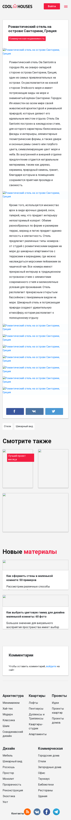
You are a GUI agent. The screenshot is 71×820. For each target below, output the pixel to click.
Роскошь (9, 767)
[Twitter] (54, 411)
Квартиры (37, 696)
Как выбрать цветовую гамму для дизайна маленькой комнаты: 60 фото (35, 614)
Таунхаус (44, 778)
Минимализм (11, 702)
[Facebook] (15, 411)
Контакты (17, 813)
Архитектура (13, 696)
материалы (40, 551)
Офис (41, 773)
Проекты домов (58, 720)
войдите (51, 666)
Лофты (33, 702)
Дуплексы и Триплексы (36, 716)
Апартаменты (38, 734)
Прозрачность (12, 784)
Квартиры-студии (36, 726)
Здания (42, 796)
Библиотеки (46, 784)
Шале (6, 726)
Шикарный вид (12, 761)
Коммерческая (50, 748)
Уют (5, 802)
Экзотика (9, 796)
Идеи (55, 702)
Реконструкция (13, 790)
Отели (42, 761)
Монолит (8, 778)
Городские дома (48, 755)
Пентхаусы (36, 708)
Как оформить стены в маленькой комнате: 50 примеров (29, 578)
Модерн (8, 714)
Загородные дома (49, 767)
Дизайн (9, 748)
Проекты (59, 696)
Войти (52, 6)
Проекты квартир (58, 710)
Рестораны (45, 790)
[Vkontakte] (34, 411)
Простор (8, 773)
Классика (9, 720)
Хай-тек (8, 708)
